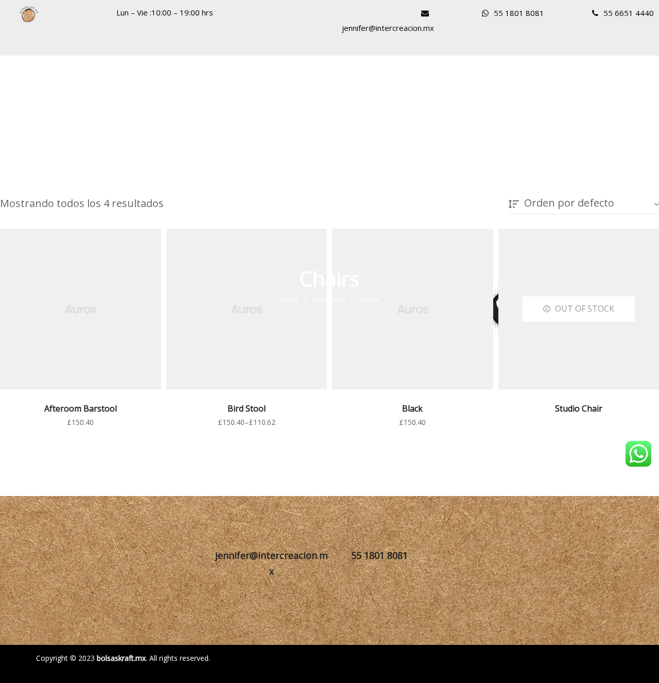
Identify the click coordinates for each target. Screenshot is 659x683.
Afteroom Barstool (80, 408)
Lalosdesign (409, 656)
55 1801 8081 (519, 13)
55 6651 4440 (628, 13)
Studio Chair (578, 408)
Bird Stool (247, 408)
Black (412, 408)
